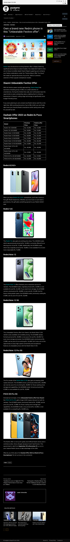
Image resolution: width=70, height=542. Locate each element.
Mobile (9, 22)
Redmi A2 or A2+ (18, 197)
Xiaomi (5, 66)
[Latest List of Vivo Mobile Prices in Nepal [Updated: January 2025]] (50, 37)
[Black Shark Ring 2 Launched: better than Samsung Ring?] (24, 516)
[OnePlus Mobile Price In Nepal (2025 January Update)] (50, 43)
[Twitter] (63, 3)
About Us (45, 540)
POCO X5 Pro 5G (11, 400)
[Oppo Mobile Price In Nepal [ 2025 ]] (50, 50)
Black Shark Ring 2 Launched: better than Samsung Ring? (23, 524)
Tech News (12, 24)
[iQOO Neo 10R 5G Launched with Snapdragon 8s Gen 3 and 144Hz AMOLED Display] (10, 516)
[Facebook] (57, 1)
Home (4, 22)
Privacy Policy (52, 540)
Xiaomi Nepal (35, 87)
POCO (9, 462)
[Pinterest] (63, 1)
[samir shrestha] (4, 36)
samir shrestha (11, 36)
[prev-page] (4, 530)
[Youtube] (65, 3)
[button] (64, 16)
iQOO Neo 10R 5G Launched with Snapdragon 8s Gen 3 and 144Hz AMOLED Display (10, 524)
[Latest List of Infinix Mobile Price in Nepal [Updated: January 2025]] (50, 55)
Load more (56, 61)
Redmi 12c (9, 241)
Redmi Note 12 (10, 284)
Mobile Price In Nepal (54, 25)
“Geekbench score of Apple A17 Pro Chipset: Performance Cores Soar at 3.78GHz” (13, 482)
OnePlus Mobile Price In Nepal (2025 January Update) (59, 43)
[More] (31, 470)
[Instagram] (59, 1)
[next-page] (7, 530)
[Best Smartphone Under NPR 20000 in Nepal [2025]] (50, 31)
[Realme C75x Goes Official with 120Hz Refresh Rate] (39, 516)
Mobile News (15, 22)
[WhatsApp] (27, 470)
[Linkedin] (61, 1)
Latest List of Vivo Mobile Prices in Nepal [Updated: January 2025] (60, 37)
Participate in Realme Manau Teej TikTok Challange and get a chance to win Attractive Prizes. (36, 482)
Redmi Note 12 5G (22, 380)
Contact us (59, 540)
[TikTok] (65, 1)
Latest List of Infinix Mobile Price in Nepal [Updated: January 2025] (60, 55)
